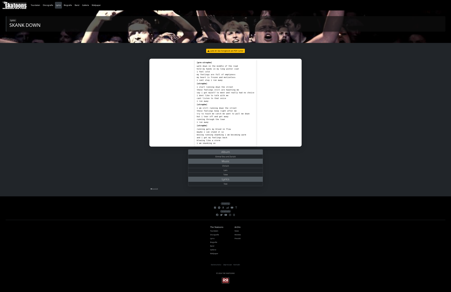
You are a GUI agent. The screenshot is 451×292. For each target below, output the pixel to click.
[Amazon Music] (223, 207)
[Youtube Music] (232, 207)
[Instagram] (230, 215)
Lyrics (58, 5)
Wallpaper (96, 5)
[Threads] (234, 215)
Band (77, 5)
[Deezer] (227, 207)
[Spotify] (219, 207)
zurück (155, 189)
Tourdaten (35, 5)
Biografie (68, 5)
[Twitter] (221, 215)
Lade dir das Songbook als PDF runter (226, 51)
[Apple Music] (215, 207)
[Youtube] (226, 215)
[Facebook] (217, 215)
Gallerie (85, 5)
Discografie (48, 5)
